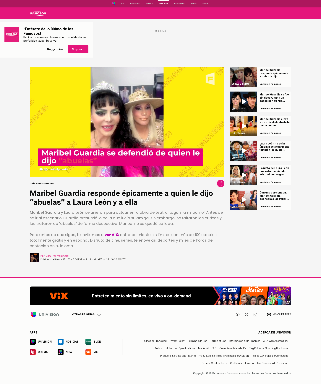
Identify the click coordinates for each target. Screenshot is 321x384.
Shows (149, 4)
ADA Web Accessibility (275, 340)
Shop (205, 4)
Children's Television (242, 363)
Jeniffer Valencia (57, 256)
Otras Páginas (83, 314)
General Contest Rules (214, 363)
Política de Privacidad (155, 340)
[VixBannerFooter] (160, 296)
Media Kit (203, 348)
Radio (194, 4)
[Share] (220, 183)
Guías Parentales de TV (232, 348)
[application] (127, 122)
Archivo (159, 348)
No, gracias (55, 49)
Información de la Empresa (244, 340)
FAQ (214, 348)
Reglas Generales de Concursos (270, 355)
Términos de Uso (197, 340)
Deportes (179, 4)
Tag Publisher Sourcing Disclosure (268, 348)
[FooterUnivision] (45, 314)
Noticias (135, 4)
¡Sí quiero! (78, 49)
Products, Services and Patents (178, 355)
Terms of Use (218, 340)
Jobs (169, 348)
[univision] (38, 13)
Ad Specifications (185, 348)
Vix (122, 4)
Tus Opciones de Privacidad (272, 363)
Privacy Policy (177, 340)
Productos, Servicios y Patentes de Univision (224, 355)
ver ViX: (112, 234)
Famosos (163, 4)
